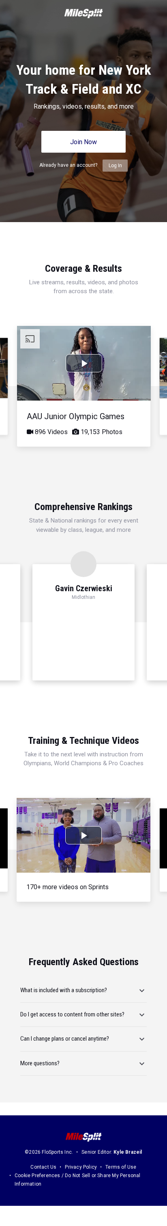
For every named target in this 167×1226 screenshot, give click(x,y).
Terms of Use (120, 1167)
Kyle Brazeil (127, 1152)
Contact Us (43, 1167)
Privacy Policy (81, 1167)
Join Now (83, 142)
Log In (115, 165)
